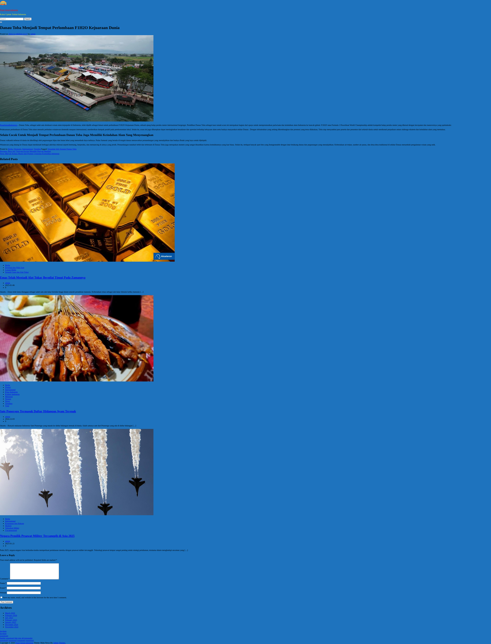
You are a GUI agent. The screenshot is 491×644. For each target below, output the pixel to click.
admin (32, 34)
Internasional (27, 149)
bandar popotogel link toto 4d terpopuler (16, 638)
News (7, 401)
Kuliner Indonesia (12, 394)
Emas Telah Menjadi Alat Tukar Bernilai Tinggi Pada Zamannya (42, 277)
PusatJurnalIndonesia (9, 125)
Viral (7, 406)
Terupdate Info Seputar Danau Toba (61, 149)
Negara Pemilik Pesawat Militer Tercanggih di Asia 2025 (37, 535)
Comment (4, 579)
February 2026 (11, 615)
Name (3, 583)
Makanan (9, 397)
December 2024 (11, 625)
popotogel (4, 636)
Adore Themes (59, 643)
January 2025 (10, 622)
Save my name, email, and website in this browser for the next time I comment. (35, 597)
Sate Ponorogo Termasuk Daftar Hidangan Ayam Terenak (38, 411)
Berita (10, 149)
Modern (8, 526)
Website (3, 593)
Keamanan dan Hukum (14, 523)
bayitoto (3, 631)
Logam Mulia (10, 270)
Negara (8, 399)
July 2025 (9, 618)
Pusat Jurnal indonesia (9, 10)
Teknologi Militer (12, 528)
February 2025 (11, 620)
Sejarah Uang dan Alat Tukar (17, 272)
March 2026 (10, 613)
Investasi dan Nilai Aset (14, 268)
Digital (8, 387)
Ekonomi (17, 149)
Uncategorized (11, 530)
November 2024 (11, 627)
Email (3, 588)
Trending (37, 149)
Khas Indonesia (11, 392)
